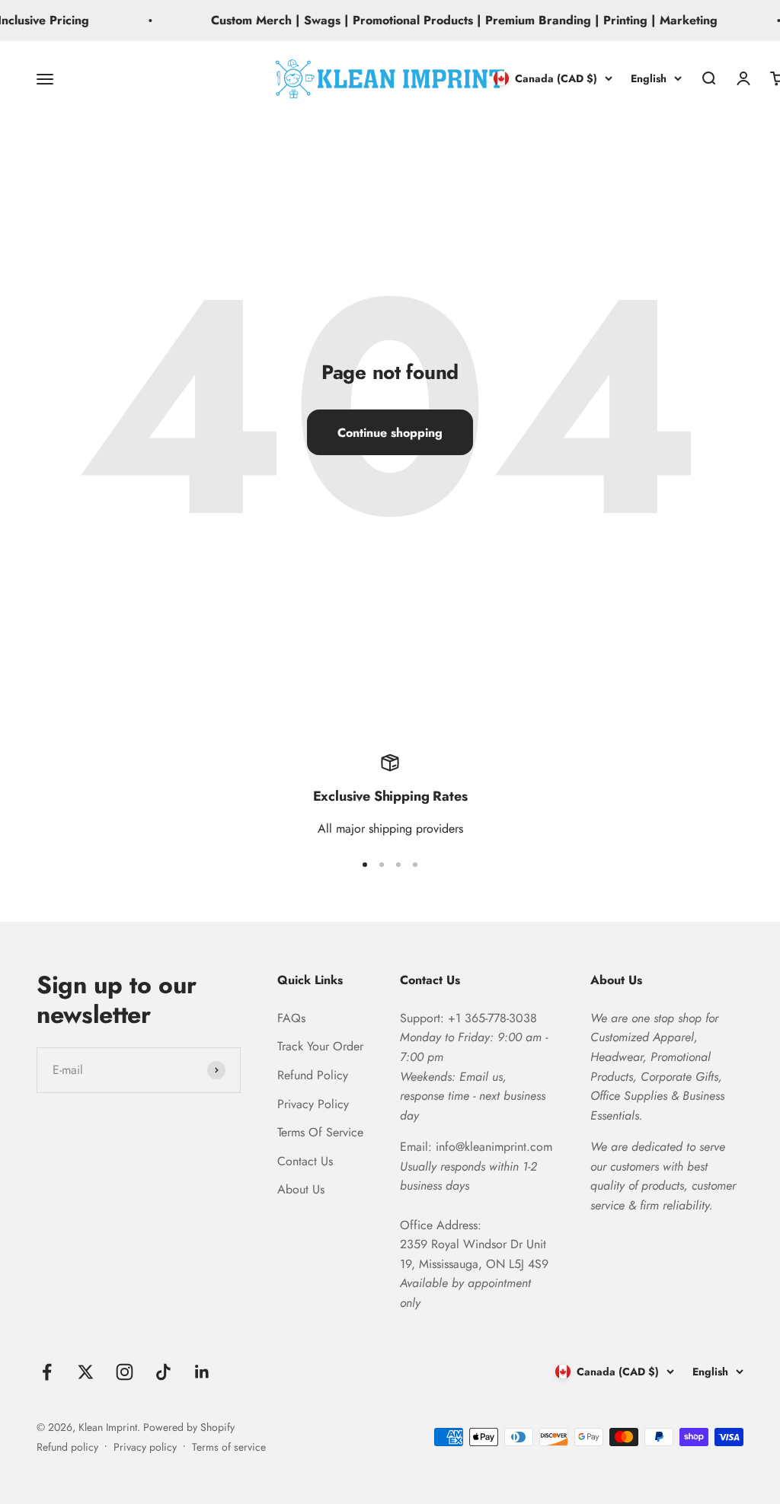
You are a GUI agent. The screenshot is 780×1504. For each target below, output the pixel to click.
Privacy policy (145, 1447)
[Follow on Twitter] (85, 1372)
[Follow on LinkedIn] (202, 1372)
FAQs (291, 1018)
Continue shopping (390, 432)
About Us (300, 1189)
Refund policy (67, 1447)
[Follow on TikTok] (163, 1372)
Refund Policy (312, 1075)
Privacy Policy (313, 1104)
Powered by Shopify (189, 1427)
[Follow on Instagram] (124, 1372)
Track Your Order (320, 1046)
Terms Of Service (320, 1132)
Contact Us (305, 1161)
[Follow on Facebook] (47, 1372)
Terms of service (229, 1447)
